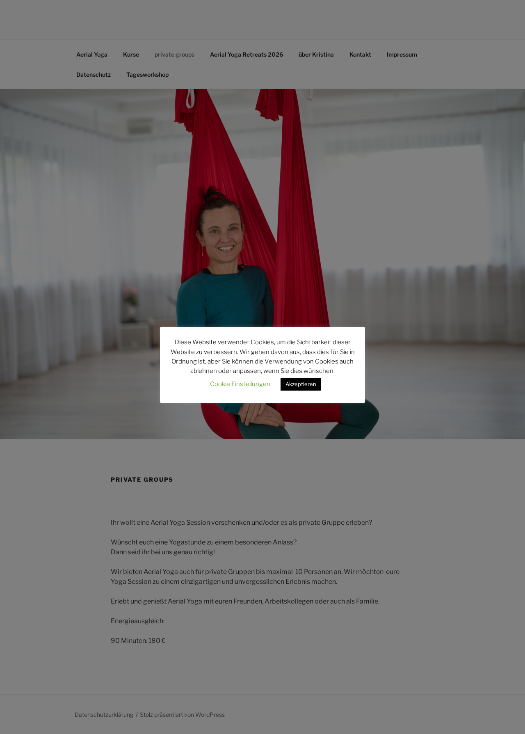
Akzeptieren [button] (300, 384)
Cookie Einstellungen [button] (240, 384)
